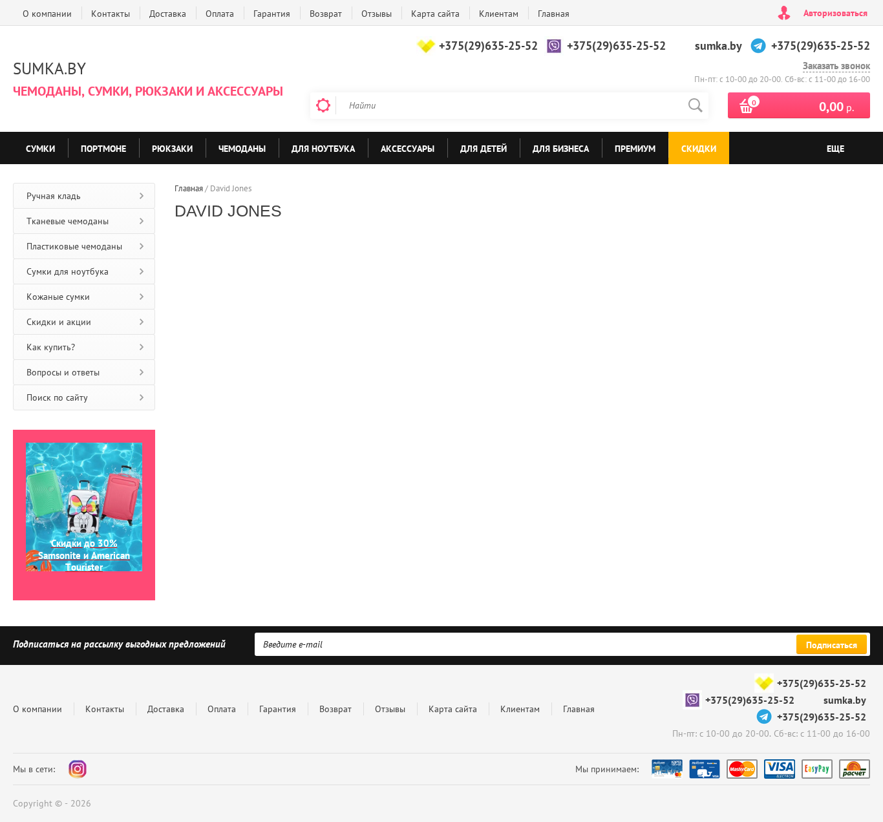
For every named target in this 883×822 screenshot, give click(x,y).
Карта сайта (435, 13)
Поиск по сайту (57, 397)
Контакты (110, 13)
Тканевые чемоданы (68, 221)
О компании (47, 13)
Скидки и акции (59, 322)
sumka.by (718, 45)
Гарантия (271, 13)
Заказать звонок (836, 66)
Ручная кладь (54, 196)
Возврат (326, 13)
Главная (553, 13)
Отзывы (376, 13)
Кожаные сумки (58, 296)
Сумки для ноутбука (68, 271)
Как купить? (51, 347)
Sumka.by (49, 68)
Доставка (167, 13)
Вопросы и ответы (63, 372)
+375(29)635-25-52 (488, 45)
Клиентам (498, 13)
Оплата (220, 13)
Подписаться (831, 645)
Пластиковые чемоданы (74, 246)
